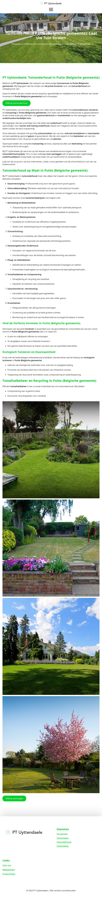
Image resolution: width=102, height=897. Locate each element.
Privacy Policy (8, 873)
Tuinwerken (62, 834)
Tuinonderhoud (64, 842)
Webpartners (8, 869)
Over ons (6, 865)
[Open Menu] (51, 9)
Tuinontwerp (63, 838)
